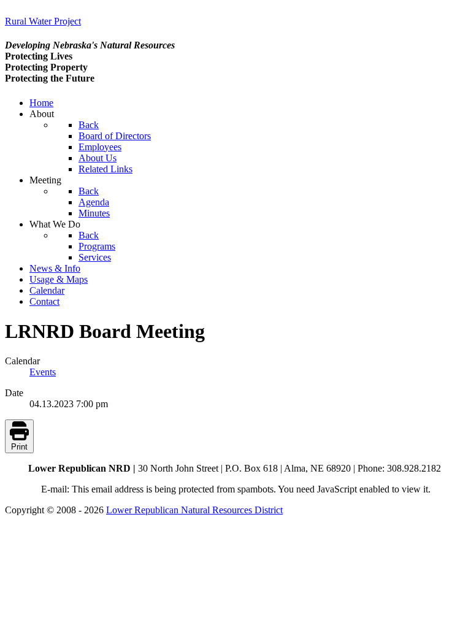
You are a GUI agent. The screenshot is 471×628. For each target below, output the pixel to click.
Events (42, 372)
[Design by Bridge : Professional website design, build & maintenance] (43, 554)
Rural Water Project (43, 21)
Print (19, 446)
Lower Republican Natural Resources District (194, 510)
